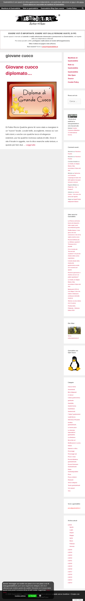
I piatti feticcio (71, 417)
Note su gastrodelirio (30, 8)
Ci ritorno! (70, 395)
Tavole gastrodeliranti (74, 485)
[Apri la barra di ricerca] (82, 8)
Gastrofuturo (71, 409)
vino (73, 2)
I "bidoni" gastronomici (74, 414)
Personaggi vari (72, 454)
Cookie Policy (72, 8)
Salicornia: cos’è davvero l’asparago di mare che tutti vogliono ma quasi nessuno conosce (74, 178)
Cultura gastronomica (74, 397)
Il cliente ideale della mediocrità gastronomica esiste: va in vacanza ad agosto (74, 265)
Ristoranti (70, 480)
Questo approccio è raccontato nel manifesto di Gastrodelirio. (43, 4)
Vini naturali (71, 488)
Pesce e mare (72, 456)
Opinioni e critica (72, 448)
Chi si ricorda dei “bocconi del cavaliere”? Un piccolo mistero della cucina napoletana (74, 254)
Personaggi (71, 451)
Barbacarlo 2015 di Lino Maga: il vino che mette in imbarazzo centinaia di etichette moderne (74, 294)
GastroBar (71, 403)
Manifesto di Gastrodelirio (10, 8)
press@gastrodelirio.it (50, 46)
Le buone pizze (72, 427)
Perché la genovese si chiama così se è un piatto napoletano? (74, 275)
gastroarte (71, 400)
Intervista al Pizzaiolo (74, 419)
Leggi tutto (30, 145)
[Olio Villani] (74, 333)
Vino (69, 491)
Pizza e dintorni (72, 477)
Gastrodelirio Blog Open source (52, 8)
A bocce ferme (72, 387)
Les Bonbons (71, 437)
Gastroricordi (71, 411)
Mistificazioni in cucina (74, 443)
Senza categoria (72, 482)
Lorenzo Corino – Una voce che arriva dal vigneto (74, 194)
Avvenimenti (71, 389)
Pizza (69, 474)
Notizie (70, 445)
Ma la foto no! (71, 440)
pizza (82, 2)
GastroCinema (72, 406)
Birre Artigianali (72, 392)
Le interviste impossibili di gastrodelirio (71, 432)
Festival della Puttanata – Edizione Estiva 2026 (74, 308)
